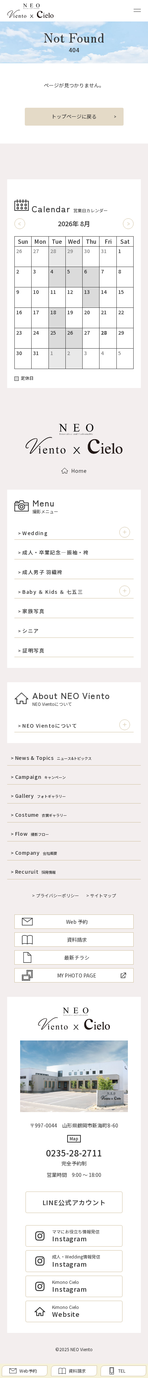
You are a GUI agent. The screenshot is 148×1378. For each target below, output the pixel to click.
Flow (32, 833)
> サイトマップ (101, 895)
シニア (30, 630)
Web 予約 (77, 921)
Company (36, 852)
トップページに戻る (74, 116)
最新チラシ (76, 957)
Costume (41, 814)
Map (74, 1138)
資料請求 (77, 939)
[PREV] (19, 223)
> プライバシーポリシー (55, 895)
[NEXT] (128, 223)
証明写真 (33, 650)
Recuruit (35, 871)
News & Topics (53, 757)
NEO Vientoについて (49, 725)
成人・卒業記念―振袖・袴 (55, 552)
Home (79, 470)
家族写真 (33, 611)
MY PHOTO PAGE (76, 975)
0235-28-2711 (74, 1152)
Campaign (40, 776)
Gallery (40, 795)
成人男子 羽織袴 (42, 572)
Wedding (35, 533)
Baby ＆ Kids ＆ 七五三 (52, 591)
